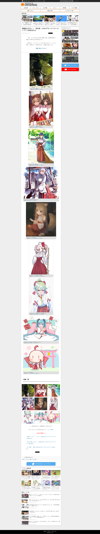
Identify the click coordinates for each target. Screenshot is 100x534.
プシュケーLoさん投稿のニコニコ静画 (35, 238)
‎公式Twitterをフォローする (42, 463)
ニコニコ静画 (50, 429)
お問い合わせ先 (53, 531)
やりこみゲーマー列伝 (69, 10)
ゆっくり (54, 7)
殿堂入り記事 (50, 10)
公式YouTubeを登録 (71, 69)
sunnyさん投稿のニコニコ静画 (37, 127)
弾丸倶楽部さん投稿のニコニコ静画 (36, 165)
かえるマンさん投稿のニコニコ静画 (32, 373)
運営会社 (48, 531)
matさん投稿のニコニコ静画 (30, 200)
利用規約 (44, 531)
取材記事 (64, 7)
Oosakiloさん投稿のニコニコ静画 (37, 314)
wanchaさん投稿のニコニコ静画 (31, 342)
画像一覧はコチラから (41, 48)
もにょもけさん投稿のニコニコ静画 (37, 276)
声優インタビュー (30, 10)
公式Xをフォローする (71, 65)
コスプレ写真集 (74, 7)
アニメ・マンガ (35, 7)
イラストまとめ (26, 459)
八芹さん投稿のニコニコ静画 (37, 89)
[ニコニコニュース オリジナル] (29, 4)
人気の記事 (26, 7)
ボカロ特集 (45, 7)
